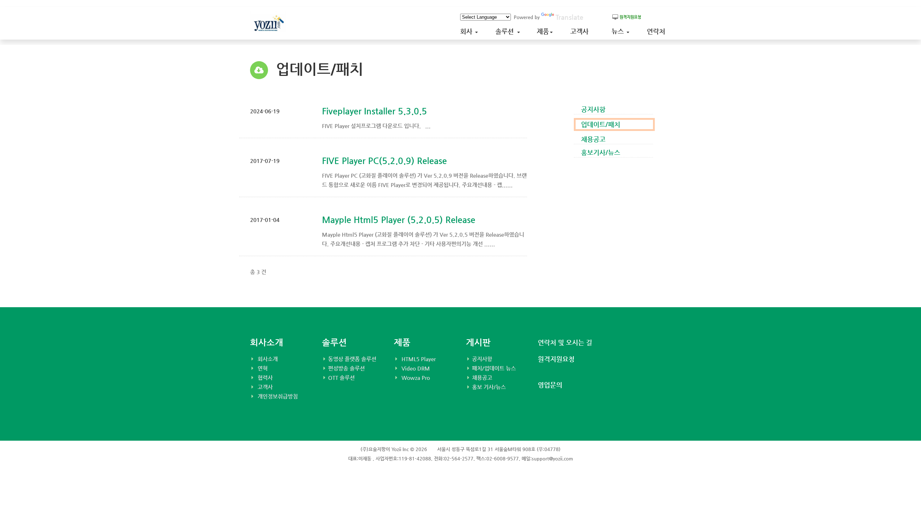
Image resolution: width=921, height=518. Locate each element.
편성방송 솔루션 (346, 368)
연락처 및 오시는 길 (565, 342)
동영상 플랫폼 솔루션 (352, 359)
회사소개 (268, 359)
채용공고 (482, 377)
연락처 (658, 31)
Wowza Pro (415, 377)
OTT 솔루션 (341, 377)
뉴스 (619, 31)
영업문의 (550, 384)
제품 (544, 31)
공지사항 (482, 359)
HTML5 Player (418, 359)
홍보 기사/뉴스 (489, 387)
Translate (569, 17)
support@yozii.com (552, 458)
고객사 (581, 31)
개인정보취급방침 (278, 396)
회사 (468, 31)
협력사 (265, 377)
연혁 (263, 368)
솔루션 (506, 31)
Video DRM (415, 368)
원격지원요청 (556, 359)
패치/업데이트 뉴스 (494, 368)
